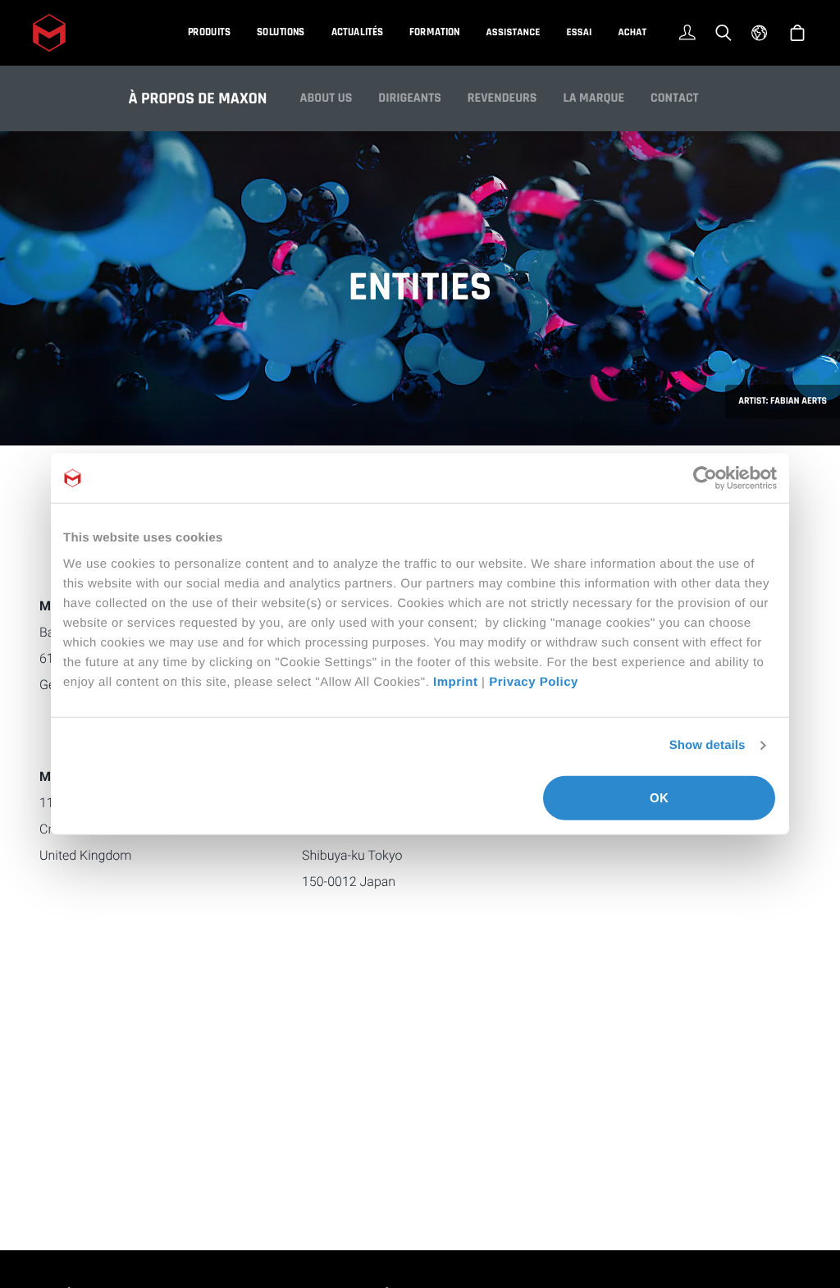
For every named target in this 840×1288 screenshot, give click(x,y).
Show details (707, 745)
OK (659, 797)
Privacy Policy (533, 681)
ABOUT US (326, 98)
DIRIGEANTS (409, 98)
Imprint (455, 681)
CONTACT (675, 98)
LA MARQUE (593, 98)
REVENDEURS (502, 98)
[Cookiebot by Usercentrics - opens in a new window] (705, 478)
